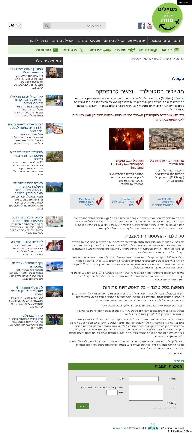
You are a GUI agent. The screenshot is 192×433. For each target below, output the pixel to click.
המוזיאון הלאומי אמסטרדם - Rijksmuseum (26, 70)
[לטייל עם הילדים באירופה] (54, 245)
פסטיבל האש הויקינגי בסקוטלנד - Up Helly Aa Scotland (127, 164)
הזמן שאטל (96, 49)
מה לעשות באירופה (88, 40)
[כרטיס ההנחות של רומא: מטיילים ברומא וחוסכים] (54, 221)
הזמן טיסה (121, 49)
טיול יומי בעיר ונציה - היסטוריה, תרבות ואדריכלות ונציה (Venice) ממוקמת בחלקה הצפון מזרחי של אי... (27, 139)
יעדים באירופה (137, 40)
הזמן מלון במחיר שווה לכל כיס (123, 202)
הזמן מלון (167, 49)
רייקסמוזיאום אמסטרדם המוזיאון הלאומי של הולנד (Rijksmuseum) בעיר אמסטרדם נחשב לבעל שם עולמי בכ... (28, 81)
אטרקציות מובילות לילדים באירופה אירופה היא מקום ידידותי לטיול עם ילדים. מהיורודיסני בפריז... (28, 250)
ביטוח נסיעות (44, 49)
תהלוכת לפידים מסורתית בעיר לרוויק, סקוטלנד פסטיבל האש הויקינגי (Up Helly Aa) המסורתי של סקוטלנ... (127, 179)
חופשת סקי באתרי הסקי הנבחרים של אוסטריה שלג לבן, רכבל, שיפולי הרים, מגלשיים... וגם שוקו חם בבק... (26, 274)
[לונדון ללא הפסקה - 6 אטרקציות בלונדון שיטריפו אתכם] (54, 291)
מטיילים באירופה (114, 40)
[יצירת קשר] (18, 26)
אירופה (178, 40)
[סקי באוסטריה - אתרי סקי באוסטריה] (54, 266)
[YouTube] (150, 26)
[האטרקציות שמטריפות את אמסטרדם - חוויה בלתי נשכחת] (54, 156)
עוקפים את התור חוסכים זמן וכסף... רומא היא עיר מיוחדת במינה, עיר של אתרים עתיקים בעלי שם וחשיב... (26, 229)
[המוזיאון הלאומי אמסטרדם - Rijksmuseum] (54, 72)
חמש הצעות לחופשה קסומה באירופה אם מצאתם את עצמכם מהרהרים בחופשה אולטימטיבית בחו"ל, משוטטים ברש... (26, 202)
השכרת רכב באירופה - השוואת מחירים (163, 202)
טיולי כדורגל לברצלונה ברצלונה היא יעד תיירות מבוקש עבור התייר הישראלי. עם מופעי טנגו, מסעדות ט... (25, 323)
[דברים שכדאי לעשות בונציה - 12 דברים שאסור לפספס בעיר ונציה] (54, 128)
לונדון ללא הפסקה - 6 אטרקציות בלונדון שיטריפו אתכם (26, 291)
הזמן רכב (144, 49)
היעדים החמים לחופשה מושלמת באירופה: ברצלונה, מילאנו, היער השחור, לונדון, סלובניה (28, 188)
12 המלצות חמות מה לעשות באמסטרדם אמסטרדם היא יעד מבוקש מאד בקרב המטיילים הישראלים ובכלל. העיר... (27, 168)
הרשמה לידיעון (39, 40)
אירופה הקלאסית (160, 40)
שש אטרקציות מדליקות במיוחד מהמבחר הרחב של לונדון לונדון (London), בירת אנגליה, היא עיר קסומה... (25, 302)
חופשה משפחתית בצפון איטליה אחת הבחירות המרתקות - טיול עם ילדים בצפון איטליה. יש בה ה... (28, 111)
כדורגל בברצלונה (32, 315)
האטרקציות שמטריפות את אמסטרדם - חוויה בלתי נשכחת (26, 156)
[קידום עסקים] (153, 428)
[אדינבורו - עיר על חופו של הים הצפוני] (166, 141)
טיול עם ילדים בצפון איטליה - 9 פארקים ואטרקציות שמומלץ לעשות (26, 100)
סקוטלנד (135, 58)
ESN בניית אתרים (122, 428)
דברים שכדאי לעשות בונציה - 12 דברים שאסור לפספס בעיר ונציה (25, 128)
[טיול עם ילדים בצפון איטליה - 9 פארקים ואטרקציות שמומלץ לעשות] (54, 100)
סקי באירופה (70, 49)
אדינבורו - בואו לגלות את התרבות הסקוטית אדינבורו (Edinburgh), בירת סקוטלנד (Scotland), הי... (168, 175)
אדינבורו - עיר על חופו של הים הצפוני (167, 162)
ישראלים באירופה (62, 40)
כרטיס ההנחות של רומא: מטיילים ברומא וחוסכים (27, 219)
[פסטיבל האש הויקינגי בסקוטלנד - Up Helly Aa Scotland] (126, 141)
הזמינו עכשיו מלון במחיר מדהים (85, 202)
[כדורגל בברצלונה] (54, 319)
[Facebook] (141, 26)
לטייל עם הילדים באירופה (27, 242)
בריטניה (146, 58)
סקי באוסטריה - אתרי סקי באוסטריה (27, 265)
